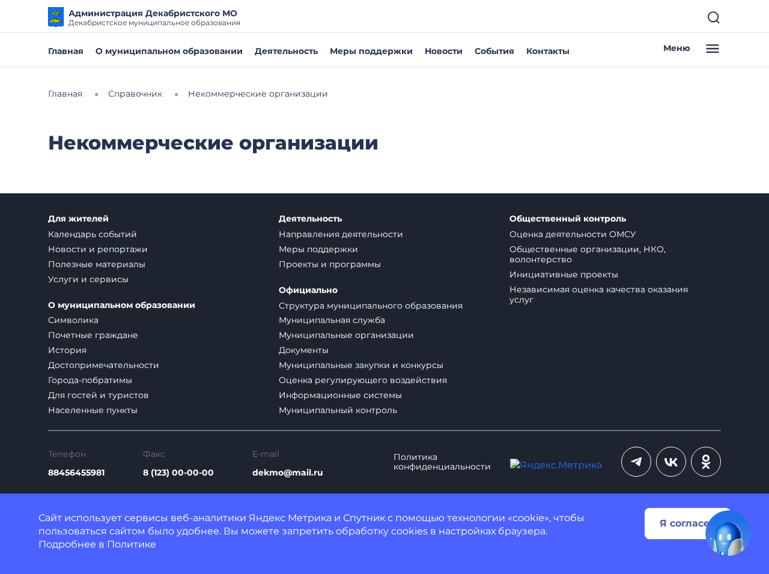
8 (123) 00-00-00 (178, 473)
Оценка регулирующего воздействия (363, 380)
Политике (131, 544)
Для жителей (78, 219)
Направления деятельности (341, 234)
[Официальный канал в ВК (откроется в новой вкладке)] (671, 462)
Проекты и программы (330, 264)
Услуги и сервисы (88, 279)
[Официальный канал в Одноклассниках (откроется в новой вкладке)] (706, 462)
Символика (73, 320)
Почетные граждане (93, 335)
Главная (66, 51)
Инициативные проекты (563, 274)
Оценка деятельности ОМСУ (572, 234)
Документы (304, 350)
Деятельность (286, 51)
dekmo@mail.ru (287, 473)
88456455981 (76, 473)
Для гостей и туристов (98, 395)
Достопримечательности (103, 365)
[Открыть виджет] (728, 533)
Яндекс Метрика (290, 518)
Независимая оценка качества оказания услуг (598, 294)
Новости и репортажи (98, 249)
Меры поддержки (371, 51)
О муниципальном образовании (169, 51)
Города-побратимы (90, 380)
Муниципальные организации (346, 335)
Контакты (548, 51)
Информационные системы (340, 395)
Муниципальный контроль (338, 410)
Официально (308, 290)
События (494, 51)
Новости (444, 51)
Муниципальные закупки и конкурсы (361, 365)
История (67, 350)
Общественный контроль (567, 219)
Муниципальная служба (332, 320)
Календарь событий (92, 234)
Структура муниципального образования (371, 305)
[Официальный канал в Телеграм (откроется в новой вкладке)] (636, 462)
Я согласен (688, 523)
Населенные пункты (93, 410)
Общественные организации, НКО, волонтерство (587, 254)
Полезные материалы (96, 264)
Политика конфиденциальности (442, 462)
